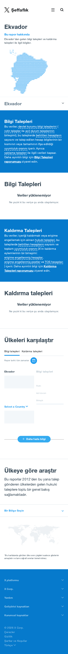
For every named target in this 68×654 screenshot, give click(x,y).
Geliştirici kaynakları (16, 606)
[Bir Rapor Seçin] (33, 360)
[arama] (16, 406)
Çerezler (9, 632)
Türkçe (9, 645)
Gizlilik (8, 636)
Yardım (8, 597)
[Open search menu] (62, 10)
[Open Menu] (53, 10)
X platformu (11, 580)
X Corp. (8, 589)
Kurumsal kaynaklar (16, 615)
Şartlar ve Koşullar (15, 640)
